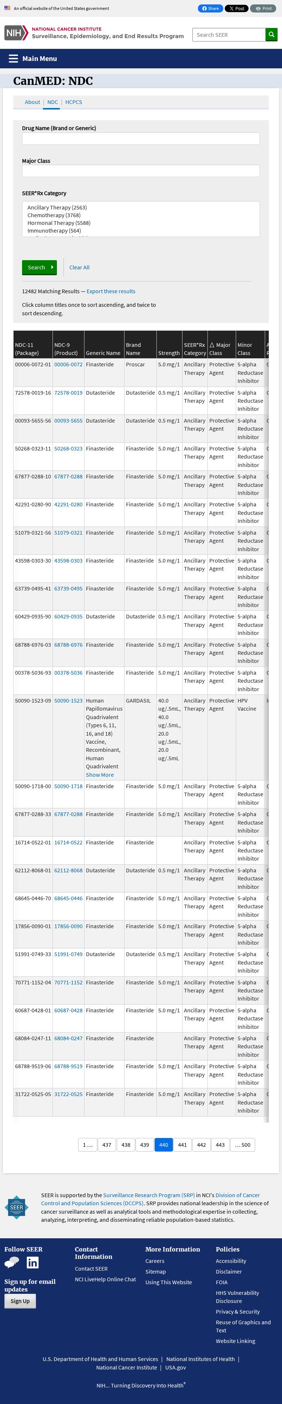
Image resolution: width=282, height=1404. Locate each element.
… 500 (242, 1144)
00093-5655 (68, 420)
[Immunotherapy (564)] (141, 230)
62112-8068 (68, 870)
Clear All (79, 267)
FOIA (222, 1282)
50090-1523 (68, 700)
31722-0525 (68, 1094)
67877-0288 (68, 476)
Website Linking (235, 1340)
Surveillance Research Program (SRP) (149, 1195)
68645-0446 (68, 898)
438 (126, 1144)
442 (201, 1144)
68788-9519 (68, 1066)
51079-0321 (68, 532)
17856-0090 (68, 926)
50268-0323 (68, 448)
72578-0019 (68, 392)
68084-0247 (68, 1038)
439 (144, 1144)
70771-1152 (68, 982)
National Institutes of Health (200, 1358)
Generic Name (103, 352)
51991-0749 (68, 954)
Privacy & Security (238, 1311)
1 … (88, 1144)
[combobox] (141, 171)
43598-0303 (68, 560)
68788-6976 (68, 644)
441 (182, 1144)
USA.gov (175, 1367)
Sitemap (155, 1271)
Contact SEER (91, 1268)
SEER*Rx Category (44, 193)
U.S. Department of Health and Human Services (100, 1358)
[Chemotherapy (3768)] (141, 215)
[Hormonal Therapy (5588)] (141, 223)
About (32, 101)
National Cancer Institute (126, 1367)
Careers (154, 1260)
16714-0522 (68, 842)
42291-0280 (68, 504)
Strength (169, 352)
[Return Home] (94, 33)
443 (220, 1144)
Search (36, 267)
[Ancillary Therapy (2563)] (141, 207)
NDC (52, 101)
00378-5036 (68, 672)
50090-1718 (68, 786)
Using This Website (168, 1282)
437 (106, 1144)
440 (163, 1144)
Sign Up (20, 1300)
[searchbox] (26, 170)
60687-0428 (68, 1010)
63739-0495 (68, 588)
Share (212, 9)
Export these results (111, 291)
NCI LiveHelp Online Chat (105, 1279)
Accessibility (231, 1260)
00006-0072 (68, 364)
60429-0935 (68, 616)
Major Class (36, 160)
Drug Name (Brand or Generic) (59, 128)
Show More (100, 774)
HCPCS (73, 101)
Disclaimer (229, 1271)
